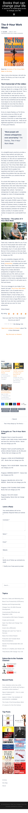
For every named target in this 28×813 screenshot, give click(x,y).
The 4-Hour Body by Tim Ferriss (13, 423)
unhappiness (14, 411)
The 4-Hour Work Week (18, 288)
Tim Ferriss (22, 409)
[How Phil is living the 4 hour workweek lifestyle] (6, 366)
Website (5, 550)
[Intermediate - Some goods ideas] (8, 324)
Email (5, 542)
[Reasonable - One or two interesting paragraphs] (7, 324)
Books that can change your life (14, 4)
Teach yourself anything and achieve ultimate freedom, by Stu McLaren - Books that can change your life (13, 451)
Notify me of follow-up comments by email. (14, 561)
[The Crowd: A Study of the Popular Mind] (8, 768)
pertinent (14, 409)
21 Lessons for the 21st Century (11, 705)
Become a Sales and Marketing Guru (13, 598)
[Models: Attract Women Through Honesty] (20, 756)
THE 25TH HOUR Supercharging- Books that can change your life (12, 497)
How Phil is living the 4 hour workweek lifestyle (6, 371)
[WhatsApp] (6, 404)
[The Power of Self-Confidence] (8, 744)
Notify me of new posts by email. (14, 566)
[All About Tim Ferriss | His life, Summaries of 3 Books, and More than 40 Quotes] (18, 366)
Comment (6, 520)
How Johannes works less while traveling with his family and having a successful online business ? (13, 687)
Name (5, 534)
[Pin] (18, 404)
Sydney (20, 806)
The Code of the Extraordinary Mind (13, 702)
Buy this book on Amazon (13, 334)
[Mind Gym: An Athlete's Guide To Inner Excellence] (20, 720)
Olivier (5, 31)
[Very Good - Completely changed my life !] (12, 324)
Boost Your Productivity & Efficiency (13, 601)
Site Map (5, 783)
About (4, 786)
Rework (14, 419)
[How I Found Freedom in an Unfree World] (20, 744)
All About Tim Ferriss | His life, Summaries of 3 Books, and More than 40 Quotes (18, 373)
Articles (4, 780)
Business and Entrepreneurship (11, 604)
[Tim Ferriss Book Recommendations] (6, 387)
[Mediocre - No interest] (5, 324)
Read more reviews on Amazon (11, 328)
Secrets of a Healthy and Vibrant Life (13, 648)
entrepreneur (8, 263)
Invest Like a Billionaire (9, 628)
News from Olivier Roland (9, 636)
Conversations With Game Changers (12, 33)
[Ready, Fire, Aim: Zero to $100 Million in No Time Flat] (8, 756)
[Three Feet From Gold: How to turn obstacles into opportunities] (8, 732)
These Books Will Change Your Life (12, 651)
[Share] (2, 404)
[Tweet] (10, 404)
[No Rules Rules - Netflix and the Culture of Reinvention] (20, 768)
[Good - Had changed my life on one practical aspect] (10, 324)
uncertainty (5, 411)
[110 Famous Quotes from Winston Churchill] (20, 732)
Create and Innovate (8, 620)
